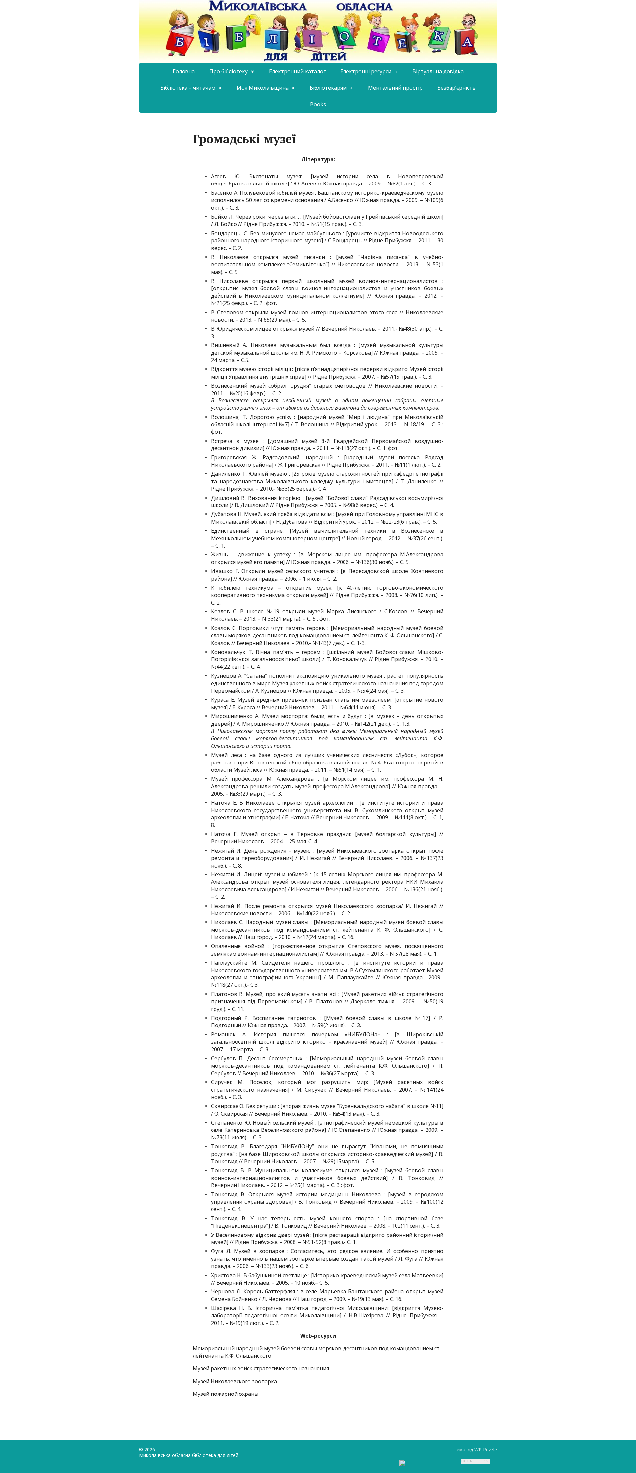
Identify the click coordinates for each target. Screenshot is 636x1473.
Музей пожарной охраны (225, 1393)
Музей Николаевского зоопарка (235, 1381)
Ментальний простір (395, 87)
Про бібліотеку (228, 71)
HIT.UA (466, 1461)
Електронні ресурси (365, 71)
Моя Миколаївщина (263, 87)
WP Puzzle (485, 1450)
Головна (184, 71)
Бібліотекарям (328, 87)
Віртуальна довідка (438, 71)
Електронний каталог (297, 71)
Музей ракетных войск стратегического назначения (261, 1368)
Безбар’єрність (456, 87)
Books (318, 104)
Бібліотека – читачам (187, 87)
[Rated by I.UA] (425, 1462)
